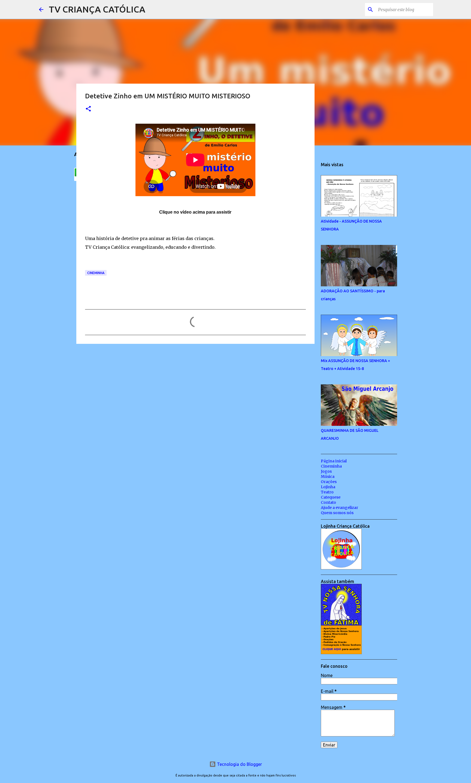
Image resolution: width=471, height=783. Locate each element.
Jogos (326, 471)
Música (327, 476)
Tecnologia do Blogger (239, 764)
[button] (88, 109)
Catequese (330, 497)
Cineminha (95, 273)
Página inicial (334, 461)
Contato (328, 502)
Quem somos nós (337, 512)
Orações (329, 481)
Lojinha (328, 486)
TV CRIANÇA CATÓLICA (97, 9)
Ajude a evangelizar (339, 507)
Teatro (327, 492)
